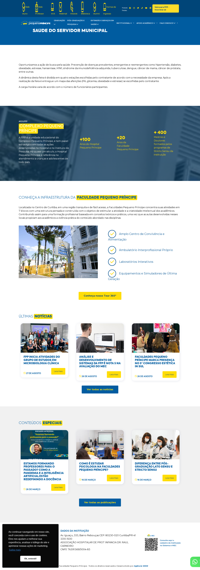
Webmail (63, 14)
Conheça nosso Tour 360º (100, 295)
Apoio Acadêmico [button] (144, 23)
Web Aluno (25, 10)
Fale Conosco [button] (167, 23)
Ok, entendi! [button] (30, 558)
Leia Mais (58, 371)
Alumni (96, 14)
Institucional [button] (123, 23)
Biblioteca (85, 14)
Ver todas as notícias (100, 389)
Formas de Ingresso (109, 10)
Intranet (73, 14)
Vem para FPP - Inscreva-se (162, 8)
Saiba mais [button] (15, 550)
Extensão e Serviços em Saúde (102, 22)
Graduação (59, 20)
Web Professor (39, 10)
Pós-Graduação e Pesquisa (75, 22)
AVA (53, 14)
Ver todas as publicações (100, 502)
